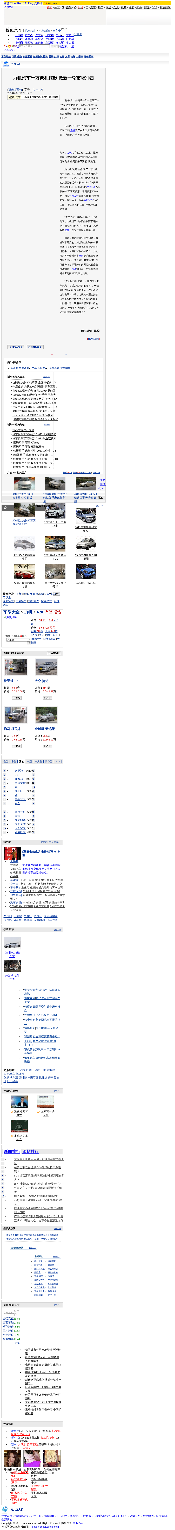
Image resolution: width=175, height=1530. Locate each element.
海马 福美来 (12, 729)
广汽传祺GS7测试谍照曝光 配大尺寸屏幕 (38, 1216)
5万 (19, 593)
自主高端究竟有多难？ (46, 1036)
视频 (123, 7)
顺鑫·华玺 (52, 1291)
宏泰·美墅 (38, 1276)
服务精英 (15, 895)
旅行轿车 (33, 601)
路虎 (6, 1077)
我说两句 (165, 7)
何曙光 (28, 1006)
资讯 (41, 635)
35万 (48, 593)
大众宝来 (20, 828)
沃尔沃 (14, 1077)
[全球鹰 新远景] (47, 715)
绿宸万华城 (53, 1269)
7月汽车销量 (57, 906)
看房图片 (28, 1239)
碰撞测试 (38, 56)
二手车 (79, 56)
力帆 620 (15, 64)
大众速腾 (20, 824)
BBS (154, 7)
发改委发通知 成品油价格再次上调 (42, 887)
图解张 (86, 472)
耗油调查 (49, 638)
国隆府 (37, 1272)
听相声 (15, 1430)
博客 (147, 7)
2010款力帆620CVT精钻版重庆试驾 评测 (55, 498)
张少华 (28, 1019)
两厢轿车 (8, 601)
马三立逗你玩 (29, 1430)
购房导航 (19, 1239)
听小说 (15, 1437)
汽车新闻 (44, 30)
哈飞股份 (8, 1326)
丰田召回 (33, 1077)
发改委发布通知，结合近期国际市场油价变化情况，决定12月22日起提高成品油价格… (41, 869)
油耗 (62, 56)
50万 (54, 593)
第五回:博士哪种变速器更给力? (41, 891)
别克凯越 (20, 832)
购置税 (63, 46)
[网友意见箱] (12, 1513)
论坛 (73, 56)
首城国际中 (39, 1291)
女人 (116, 7)
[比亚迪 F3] (17, 667)
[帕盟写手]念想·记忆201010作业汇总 (34, 450)
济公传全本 (44, 1430)
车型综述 (6, 56)
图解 (51, 56)
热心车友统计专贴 (23, 430)
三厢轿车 (21, 601)
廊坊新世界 (39, 1280)
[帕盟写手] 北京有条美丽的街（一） (34, 467)
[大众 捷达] (47, 667)
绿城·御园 (38, 1295)
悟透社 (38, 916)
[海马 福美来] (17, 715)
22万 (41, 593)
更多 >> (46, 376)
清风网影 (29, 1028)
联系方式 (88, 1516)
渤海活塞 (8, 1338)
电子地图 (36, 1235)
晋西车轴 (8, 1322)
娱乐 (69, 7)
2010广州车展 (47, 842)
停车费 (52, 1077)
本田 (31, 1070)
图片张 (37, 631)
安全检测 (39, 920)
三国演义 (25, 1447)
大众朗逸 (20, 820)
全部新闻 (161, 1516)
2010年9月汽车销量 (21, 906)
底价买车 (88, 56)
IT (87, 7)
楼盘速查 (10, 1235)
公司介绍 (135, 1516)
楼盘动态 (10, 1239)
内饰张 (77, 472)
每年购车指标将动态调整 (39, 1057)
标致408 (19, 778)
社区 (56, 635)
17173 (27, 3)
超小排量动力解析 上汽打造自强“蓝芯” (37, 1183)
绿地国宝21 (39, 1261)
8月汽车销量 (41, 906)
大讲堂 (14, 861)
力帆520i (88, 200)
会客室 (14, 883)
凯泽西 (20, 1073)
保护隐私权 (103, 1516)
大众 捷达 (42, 681)
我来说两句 (15, 89)
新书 (14, 1444)
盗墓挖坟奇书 (48, 1437)
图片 (45, 56)
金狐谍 (28, 920)
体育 (57, 7)
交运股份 (8, 1334)
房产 (100, 7)
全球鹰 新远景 (45, 729)
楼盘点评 (45, 1235)
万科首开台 (53, 1283)
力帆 (72, 130)
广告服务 (62, 1516)
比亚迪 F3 (11, 681)
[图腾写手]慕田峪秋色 (25, 442)
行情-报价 (17, 56)
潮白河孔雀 (39, 1269)
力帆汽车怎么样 (20, 368)
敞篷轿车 (46, 601)
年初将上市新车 (86, 583)
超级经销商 (51, 916)
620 (40, 612)
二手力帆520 (39, 368)
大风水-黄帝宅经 (28, 1444)
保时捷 (23, 1077)
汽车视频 (52, 920)
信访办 (8, 920)
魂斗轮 (18, 920)
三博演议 (15, 891)
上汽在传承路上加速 (45, 1015)
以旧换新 (12, 1081)
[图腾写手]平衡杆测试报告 (28, 446)
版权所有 (78, 1523)
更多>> (64, 29)
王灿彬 (28, 1041)
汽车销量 (15, 902)
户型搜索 (28, 1235)
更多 (18, 1343)
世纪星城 (52, 1287)
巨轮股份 (8, 1330)
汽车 (93, 7)
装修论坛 (45, 1239)
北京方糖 (38, 1265)
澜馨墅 (51, 1265)
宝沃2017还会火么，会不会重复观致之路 (38, 1220)
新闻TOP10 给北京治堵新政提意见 (41, 883)
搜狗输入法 (21, 1516)
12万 (29, 593)
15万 (35, 593)
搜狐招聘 (49, 1516)
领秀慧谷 (52, 1261)
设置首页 (6, 1516)
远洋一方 (52, 1295)
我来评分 (37, 638)
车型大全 (11, 612)
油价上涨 (40, 1070)
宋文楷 (28, 990)
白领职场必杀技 (30, 1437)
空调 (81, 255)
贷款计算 (54, 1235)
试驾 (66, 230)
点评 (56, 56)
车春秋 (14, 887)
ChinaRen (16, 3)
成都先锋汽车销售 (60, 368)
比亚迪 (43, 1077)
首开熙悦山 (39, 1287)
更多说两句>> (102, 484)
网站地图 (148, 1516)
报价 (49, 635)
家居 (108, 7)
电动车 (11, 1073)
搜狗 (10, 7)
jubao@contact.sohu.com (45, 1526)
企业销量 (15, 910)
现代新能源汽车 (33, 1049)
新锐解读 (43, 1444)
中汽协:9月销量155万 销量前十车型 (44, 902)
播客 (131, 7)
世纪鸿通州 (53, 1280)
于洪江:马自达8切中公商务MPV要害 (42, 880)
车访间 (14, 880)
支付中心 (35, 1516)
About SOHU (119, 1516)
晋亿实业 (8, 1318)
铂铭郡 (51, 1276)
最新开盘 (19, 1235)
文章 (67, 56)
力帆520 (73, 196)
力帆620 (91, 187)
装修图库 (54, 1239)
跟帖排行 (30, 1151)
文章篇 (51, 631)
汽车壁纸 (9, 50)
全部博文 (6, 1519)
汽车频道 (30, 30)
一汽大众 (22, 1070)
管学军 (28, 1015)
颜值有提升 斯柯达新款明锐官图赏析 (36, 1196)
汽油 (74, 269)
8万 (24, 593)
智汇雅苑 (38, 1283)
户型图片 (36, 1239)
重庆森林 (29, 998)
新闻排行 (12, 1151)
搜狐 (6, 3)
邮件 (139, 7)
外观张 (67, 472)
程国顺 (28, 1036)
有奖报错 (53, 612)
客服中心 (75, 1516)
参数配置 (27, 56)
